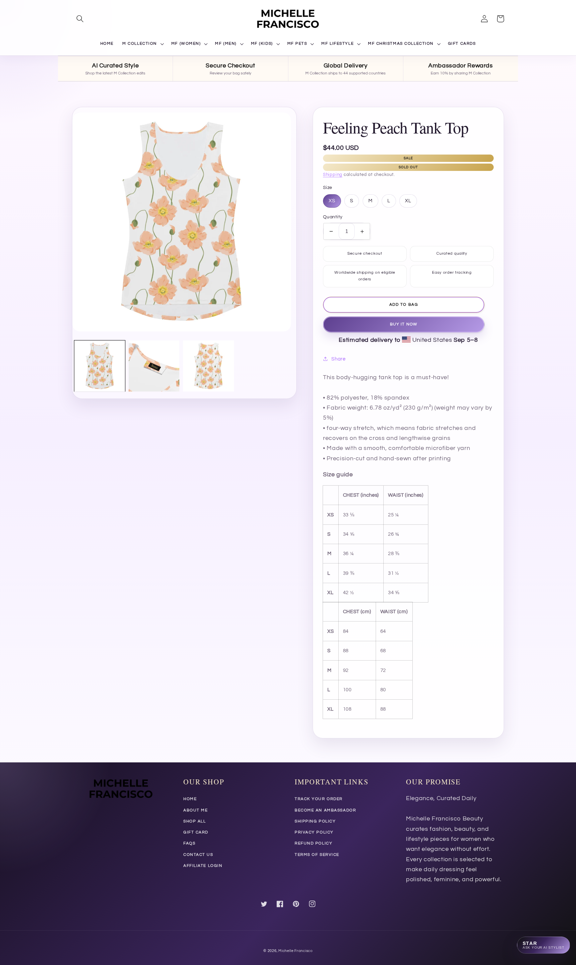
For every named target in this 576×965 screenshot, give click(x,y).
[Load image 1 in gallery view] (99, 365)
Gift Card (195, 832)
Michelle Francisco (295, 951)
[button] (80, 19)
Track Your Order (319, 799)
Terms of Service (317, 855)
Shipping (332, 174)
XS (332, 200)
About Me (195, 810)
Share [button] (338, 358)
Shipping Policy (315, 821)
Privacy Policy (314, 832)
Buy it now (403, 324)
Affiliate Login (202, 866)
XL (408, 200)
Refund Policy (313, 843)
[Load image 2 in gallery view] (154, 365)
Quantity (333, 216)
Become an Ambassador (325, 810)
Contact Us (198, 855)
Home (190, 799)
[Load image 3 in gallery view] (208, 365)
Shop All (194, 821)
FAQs (189, 843)
